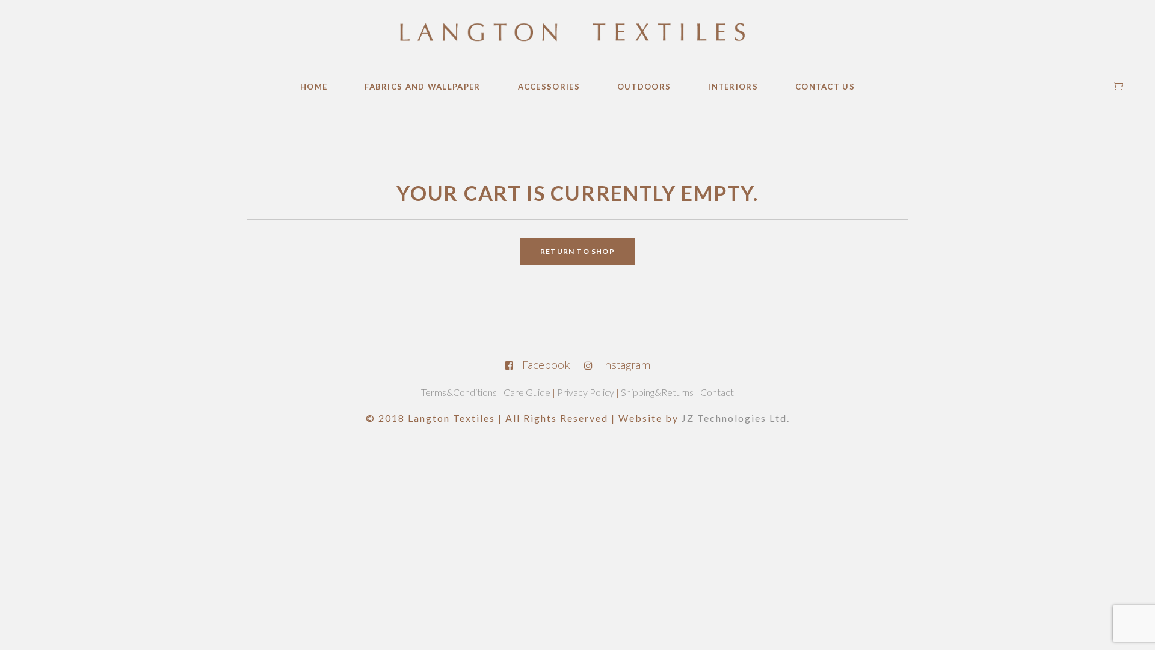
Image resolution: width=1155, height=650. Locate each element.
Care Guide (527, 392)
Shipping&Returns (657, 392)
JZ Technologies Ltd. (736, 418)
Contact (717, 392)
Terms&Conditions (459, 392)
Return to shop (577, 251)
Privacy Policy (585, 392)
